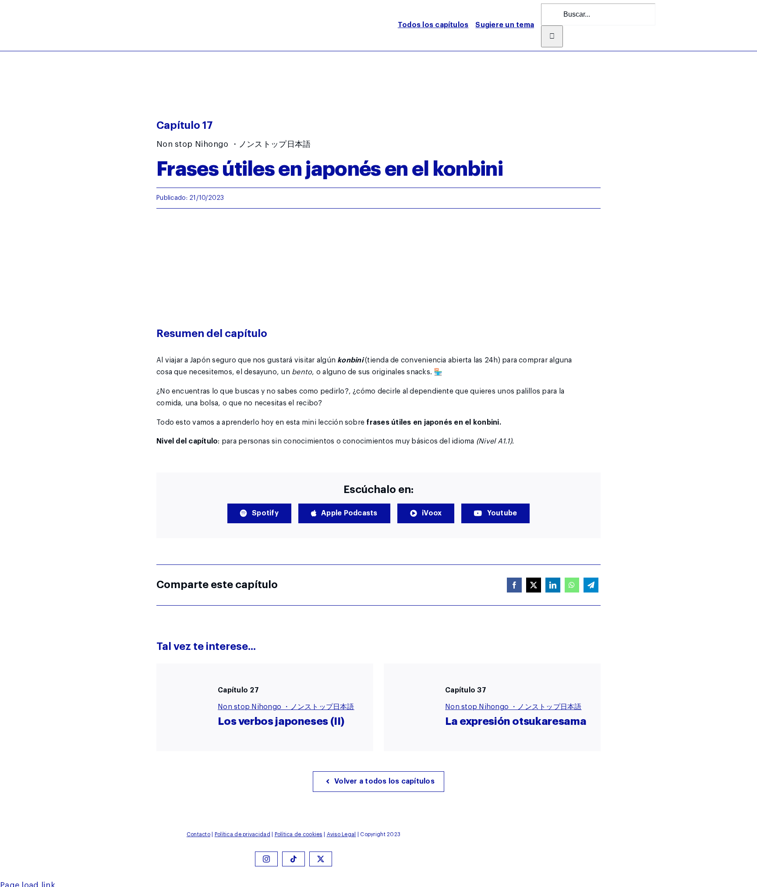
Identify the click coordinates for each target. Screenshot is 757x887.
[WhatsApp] (571, 585)
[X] (533, 585)
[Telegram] (591, 585)
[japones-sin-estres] (113, 7)
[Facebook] (514, 585)
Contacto (198, 834)
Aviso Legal (341, 834)
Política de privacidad (242, 834)
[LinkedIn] (552, 585)
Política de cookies (298, 834)
